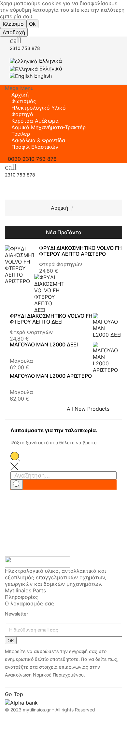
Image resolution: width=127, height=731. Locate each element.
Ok (32, 24)
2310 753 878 (25, 48)
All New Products (92, 408)
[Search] (16, 485)
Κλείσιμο (13, 24)
